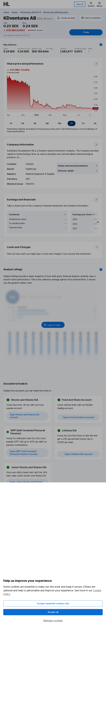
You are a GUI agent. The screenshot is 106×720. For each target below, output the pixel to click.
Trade (86, 32)
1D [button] (11, 123)
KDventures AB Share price (55, 12)
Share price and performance (25, 63)
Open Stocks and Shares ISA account (24, 416)
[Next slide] (94, 222)
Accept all (53, 612)
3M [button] (47, 123)
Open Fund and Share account (78, 417)
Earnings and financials (21, 199)
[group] (53, 123)
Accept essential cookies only (53, 603)
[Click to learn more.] (101, 44)
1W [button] (22, 123)
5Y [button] (83, 123)
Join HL (80, 4)
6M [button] (59, 123)
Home (6, 12)
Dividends (14, 214)
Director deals (66, 170)
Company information (20, 144)
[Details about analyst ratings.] (101, 269)
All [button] (95, 123)
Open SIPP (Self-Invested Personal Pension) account (23, 452)
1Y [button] (71, 123)
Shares (15, 12)
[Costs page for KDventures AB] (53, 250)
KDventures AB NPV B (30, 12)
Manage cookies (53, 620)
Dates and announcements (73, 165)
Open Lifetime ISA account (78, 454)
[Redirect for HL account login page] (53, 325)
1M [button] (35, 123)
